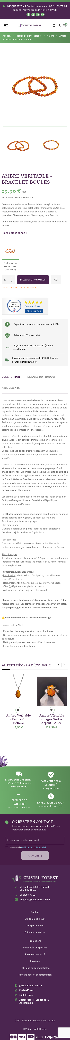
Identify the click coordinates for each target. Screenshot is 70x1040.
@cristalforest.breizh (30, 985)
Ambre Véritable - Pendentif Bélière (18, 718)
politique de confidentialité (33, 847)
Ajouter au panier (34, 279)
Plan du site (49, 1020)
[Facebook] (28, 14)
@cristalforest (26, 990)
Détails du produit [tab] (41, 376)
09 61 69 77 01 (27, 894)
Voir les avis (34, 311)
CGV (17, 1020)
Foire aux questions (35, 932)
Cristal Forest (26, 994)
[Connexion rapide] (59, 25)
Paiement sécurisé (35, 954)
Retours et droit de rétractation (35, 974)
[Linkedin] (38, 14)
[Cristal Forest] (35, 879)
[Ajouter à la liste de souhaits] (56, 279)
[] (18, 710)
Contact (35, 912)
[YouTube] (43, 14)
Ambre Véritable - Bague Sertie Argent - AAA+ (51, 718)
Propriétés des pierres (35, 947)
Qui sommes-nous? (35, 918)
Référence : (8, 197)
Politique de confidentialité (35, 967)
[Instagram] (33, 14)
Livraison (35, 961)
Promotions (35, 940)
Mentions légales (31, 1020)
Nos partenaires (35, 925)
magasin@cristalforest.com (35, 899)
